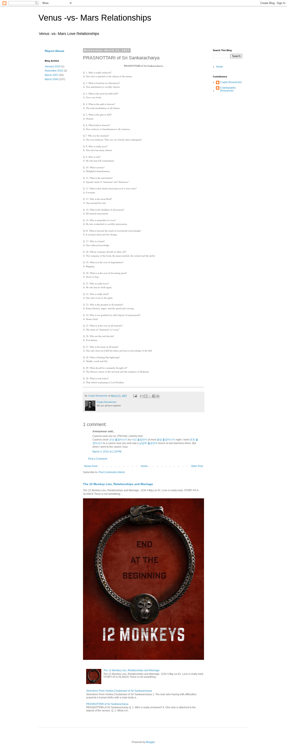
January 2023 (53, 66)
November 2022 (54, 70)
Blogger (150, 742)
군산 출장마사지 (118, 439)
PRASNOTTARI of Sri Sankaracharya (107, 704)
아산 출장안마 (139, 439)
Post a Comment (97, 458)
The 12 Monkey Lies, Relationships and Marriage (118, 484)
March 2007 (51, 75)
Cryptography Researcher (228, 89)
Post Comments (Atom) (112, 472)
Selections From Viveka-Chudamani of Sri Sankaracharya (119, 690)
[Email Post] (135, 395)
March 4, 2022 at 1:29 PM (106, 451)
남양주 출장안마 (148, 443)
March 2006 (51, 79)
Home (144, 466)
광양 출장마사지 (166, 439)
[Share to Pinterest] (158, 396)
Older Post (197, 466)
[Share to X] (150, 396)
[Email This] (142, 396)
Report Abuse (54, 51)
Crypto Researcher (231, 82)
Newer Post (90, 466)
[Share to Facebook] (154, 396)
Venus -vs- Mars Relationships (94, 17)
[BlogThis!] (146, 396)
